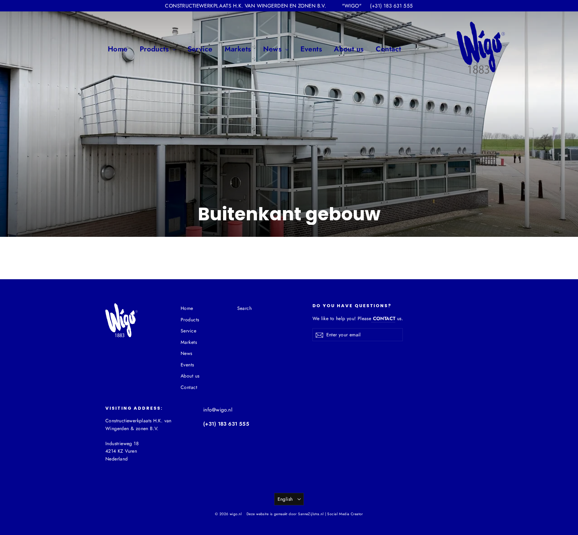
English (285, 499)
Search (244, 308)
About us (348, 49)
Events (311, 49)
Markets (238, 49)
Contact (388, 49)
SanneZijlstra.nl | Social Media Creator (330, 514)
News (273, 49)
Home (118, 49)
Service (200, 49)
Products (155, 49)
